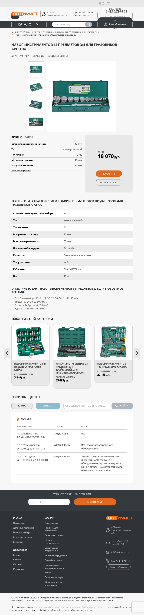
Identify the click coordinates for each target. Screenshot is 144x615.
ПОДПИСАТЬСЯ (95, 502)
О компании (19, 522)
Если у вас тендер (21, 532)
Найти (124, 405)
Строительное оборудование (51, 549)
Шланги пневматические (53, 542)
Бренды (17, 559)
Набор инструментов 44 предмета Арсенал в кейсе (30, 366)
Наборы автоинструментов (85, 31)
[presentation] (7, 353)
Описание (38, 56)
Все (83, 433)
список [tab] (48, 405)
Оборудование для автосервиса (53, 583)
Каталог (25, 24)
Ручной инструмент (32, 31)
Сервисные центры (57, 56)
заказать (109, 173)
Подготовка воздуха (54, 577)
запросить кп (108, 182)
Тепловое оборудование (56, 555)
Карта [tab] (22, 405)
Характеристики (20, 56)
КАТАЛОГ (49, 518)
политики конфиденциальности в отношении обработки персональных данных (74, 606)
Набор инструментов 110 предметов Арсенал (112, 365)
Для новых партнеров (23, 527)
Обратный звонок (118, 567)
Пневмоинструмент (54, 535)
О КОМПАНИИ (20, 550)
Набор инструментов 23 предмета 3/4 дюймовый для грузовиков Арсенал (72, 368)
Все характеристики (21, 170)
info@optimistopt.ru (120, 552)
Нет (115, 28)
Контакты (17, 541)
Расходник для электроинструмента (54, 566)
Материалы (18, 568)
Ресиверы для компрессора (51, 529)
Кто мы (16, 554)
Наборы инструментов (57, 31)
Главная (15, 31)
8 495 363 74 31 (120, 561)
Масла (48, 572)
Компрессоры (51, 522)
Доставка (17, 564)
